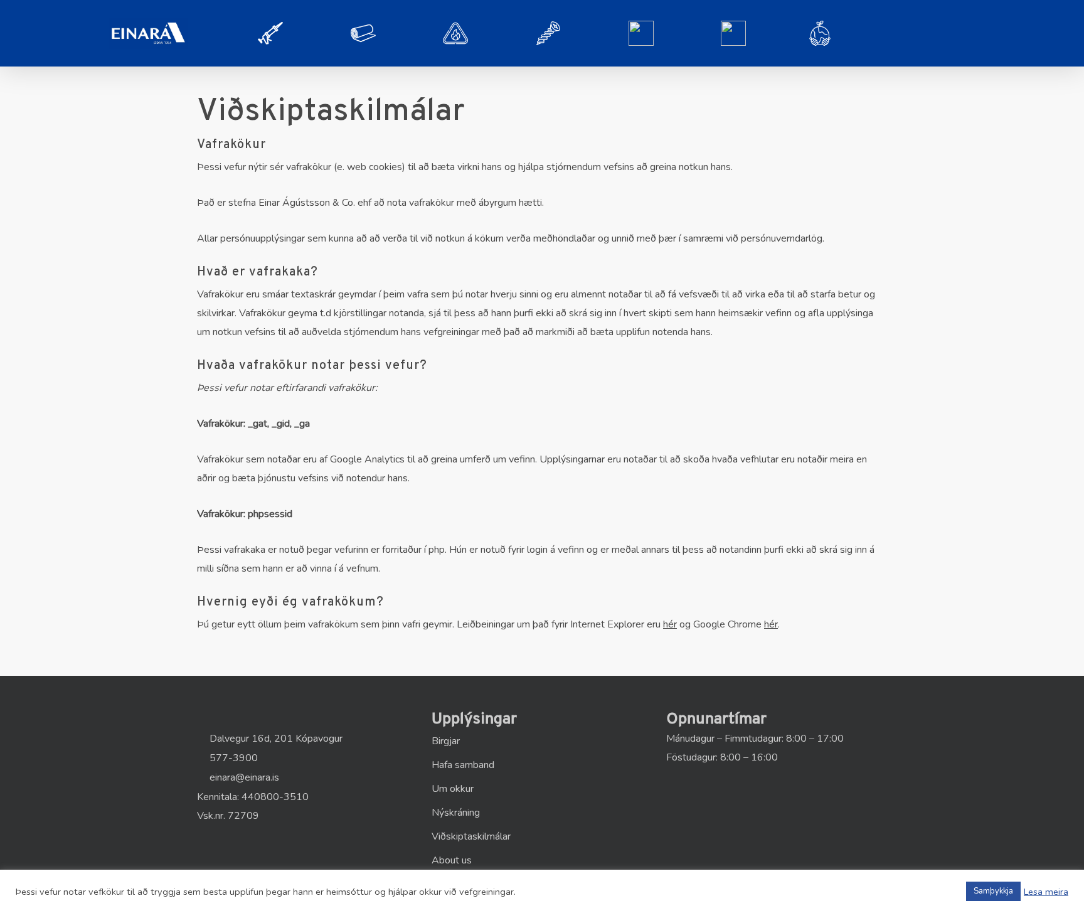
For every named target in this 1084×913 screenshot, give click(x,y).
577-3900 (232, 758)
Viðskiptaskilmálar (471, 836)
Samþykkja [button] (993, 891)
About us (452, 860)
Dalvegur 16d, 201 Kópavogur (275, 738)
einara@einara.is (243, 777)
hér (670, 624)
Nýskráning (456, 813)
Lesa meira (1046, 891)
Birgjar (446, 741)
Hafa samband (463, 765)
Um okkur (453, 789)
